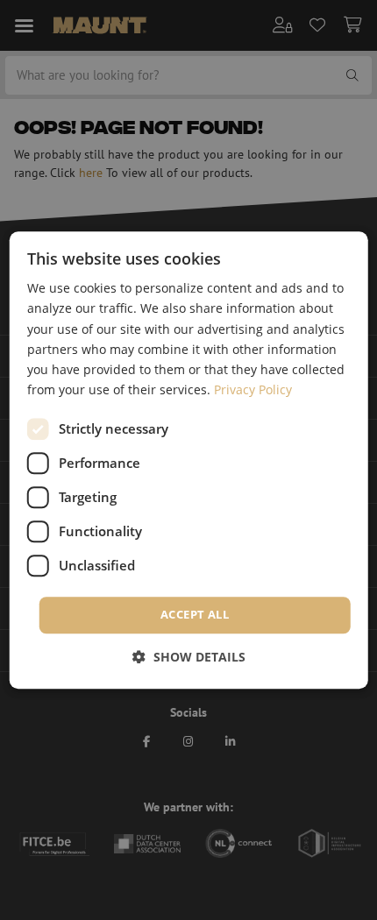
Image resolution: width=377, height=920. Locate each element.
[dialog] (189, 460)
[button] (188, 657)
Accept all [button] (194, 614)
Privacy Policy (253, 389)
